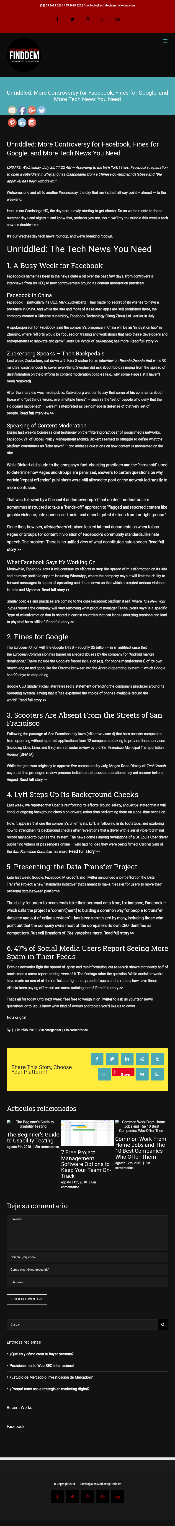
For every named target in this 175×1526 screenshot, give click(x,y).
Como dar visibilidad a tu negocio (32, 1164)
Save (125, 1073)
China (30, 309)
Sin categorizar (50, 1030)
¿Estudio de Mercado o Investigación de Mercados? (51, 1383)
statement (83, 686)
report (93, 499)
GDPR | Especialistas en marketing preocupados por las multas (140, 1178)
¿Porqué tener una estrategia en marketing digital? (50, 1395)
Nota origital (16, 1017)
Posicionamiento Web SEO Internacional (42, 1371)
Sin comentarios (76, 1030)
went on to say (96, 392)
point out (15, 925)
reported (37, 805)
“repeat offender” (35, 480)
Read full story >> (144, 341)
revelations (119, 837)
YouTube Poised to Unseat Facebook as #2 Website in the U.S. (86, 1165)
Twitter (106, 999)
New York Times (116, 167)
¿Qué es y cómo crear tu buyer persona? (42, 1360)
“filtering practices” (103, 432)
